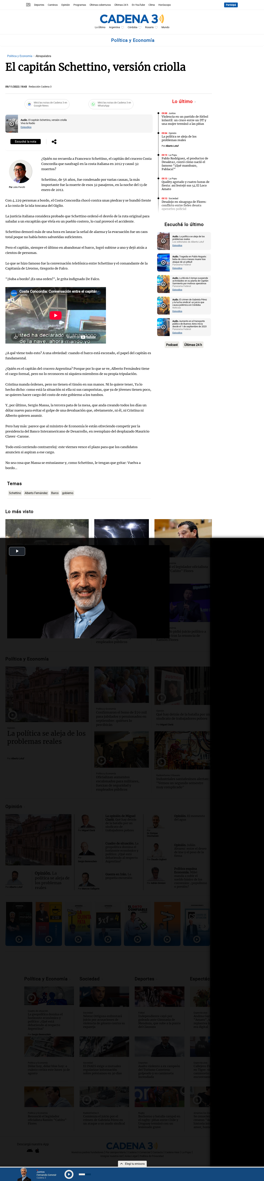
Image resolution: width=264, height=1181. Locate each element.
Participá (231, 4)
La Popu (173, 155)
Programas (79, 4)
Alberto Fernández (36, 493)
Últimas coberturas (100, 4)
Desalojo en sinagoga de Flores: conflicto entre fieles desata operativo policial (184, 205)
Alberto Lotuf (172, 146)
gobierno (67, 493)
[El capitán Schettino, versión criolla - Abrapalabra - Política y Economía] (11, 123)
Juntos (172, 113)
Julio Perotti (19, 187)
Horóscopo (164, 4)
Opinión (65, 4)
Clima (152, 4)
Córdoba (132, 27)
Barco (55, 493)
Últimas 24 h (121, 4)
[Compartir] (54, 142)
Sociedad (173, 198)
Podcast (172, 345)
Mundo (165, 27)
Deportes (39, 4)
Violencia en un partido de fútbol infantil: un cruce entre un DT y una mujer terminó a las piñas (185, 120)
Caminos (53, 4)
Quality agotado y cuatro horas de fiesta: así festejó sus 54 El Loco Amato (185, 185)
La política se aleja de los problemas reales (179, 138)
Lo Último (100, 27)
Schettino (15, 493)
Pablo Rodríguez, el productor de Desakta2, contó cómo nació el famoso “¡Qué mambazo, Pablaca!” (185, 164)
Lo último (183, 101)
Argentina (114, 27)
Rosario (149, 27)
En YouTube (138, 4)
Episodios (26, 127)
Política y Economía (20, 56)
